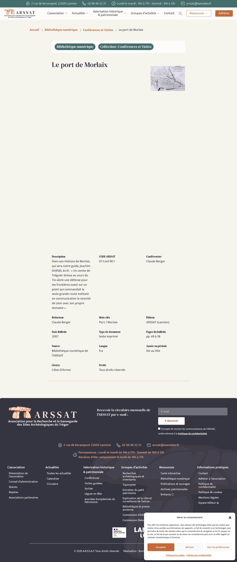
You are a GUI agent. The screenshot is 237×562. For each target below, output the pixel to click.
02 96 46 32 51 (97, 3)
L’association (55, 13)
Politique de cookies (175, 555)
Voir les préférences (218, 547)
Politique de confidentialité (198, 555)
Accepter (161, 547)
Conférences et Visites (98, 30)
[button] (230, 517)
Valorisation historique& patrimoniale (108, 13)
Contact (169, 13)
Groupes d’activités (143, 13)
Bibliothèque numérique (61, 30)
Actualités (78, 13)
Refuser (189, 547)
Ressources (197, 13)
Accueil (34, 30)
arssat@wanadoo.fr (165, 445)
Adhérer (224, 13)
